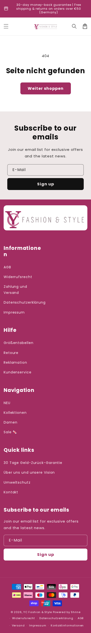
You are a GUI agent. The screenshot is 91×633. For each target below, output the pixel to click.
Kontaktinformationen (67, 625)
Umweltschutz (17, 482)
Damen (10, 422)
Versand (18, 625)
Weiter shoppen (46, 88)
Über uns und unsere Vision (29, 472)
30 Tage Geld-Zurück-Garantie (33, 462)
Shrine (75, 612)
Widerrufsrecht (18, 276)
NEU (7, 402)
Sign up (45, 184)
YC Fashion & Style (37, 612)
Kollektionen (15, 412)
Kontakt (11, 492)
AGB (7, 267)
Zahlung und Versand (15, 289)
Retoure (11, 352)
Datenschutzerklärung (23, 302)
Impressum (14, 312)
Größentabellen (18, 342)
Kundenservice (18, 372)
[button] (6, 26)
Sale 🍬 (10, 432)
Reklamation (15, 362)
